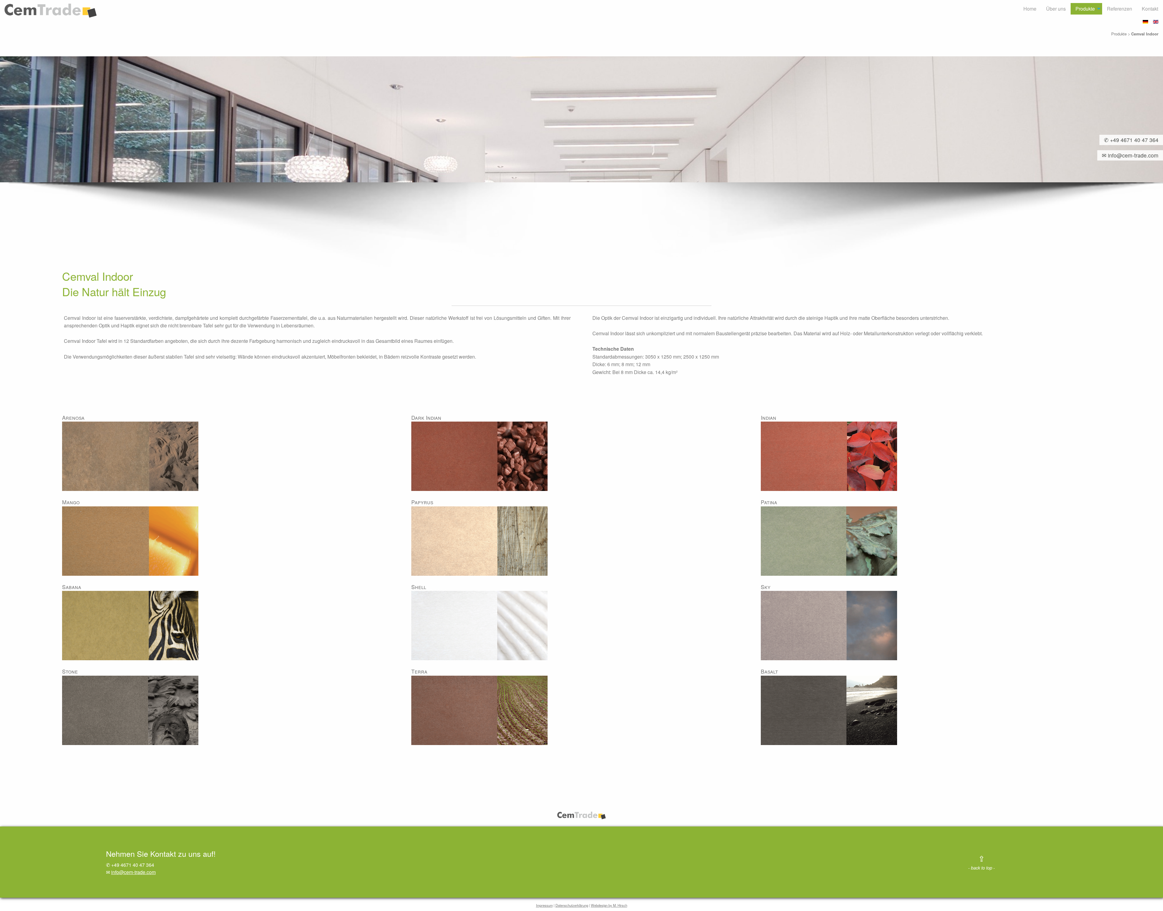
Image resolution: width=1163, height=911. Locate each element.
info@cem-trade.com (133, 872)
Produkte (1085, 8)
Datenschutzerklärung (571, 905)
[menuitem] (1030, 9)
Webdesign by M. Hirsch (609, 905)
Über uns (1056, 8)
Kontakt (1150, 8)
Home (1029, 8)
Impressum (544, 905)
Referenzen (1119, 8)
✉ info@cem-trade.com (1127, 155)
